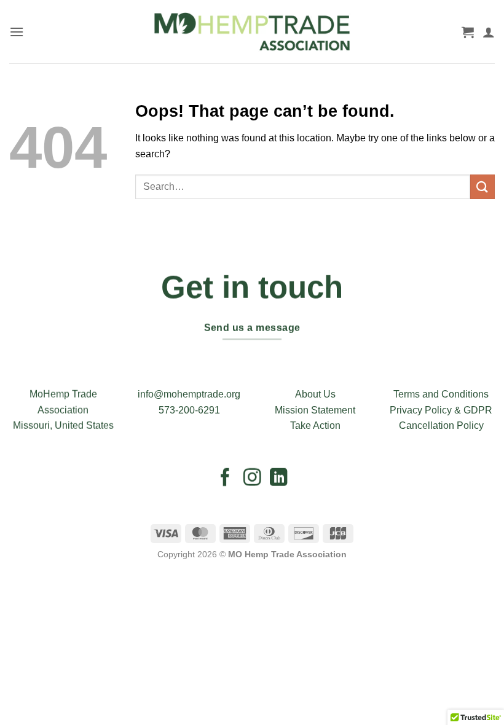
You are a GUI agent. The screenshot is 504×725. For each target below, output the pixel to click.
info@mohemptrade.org (189, 394)
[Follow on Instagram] (252, 478)
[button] (16, 32)
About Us (315, 394)
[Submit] (482, 186)
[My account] (488, 31)
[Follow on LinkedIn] (279, 478)
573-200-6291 (189, 410)
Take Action (315, 425)
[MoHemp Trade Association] (252, 31)
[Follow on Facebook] (225, 478)
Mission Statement (315, 410)
